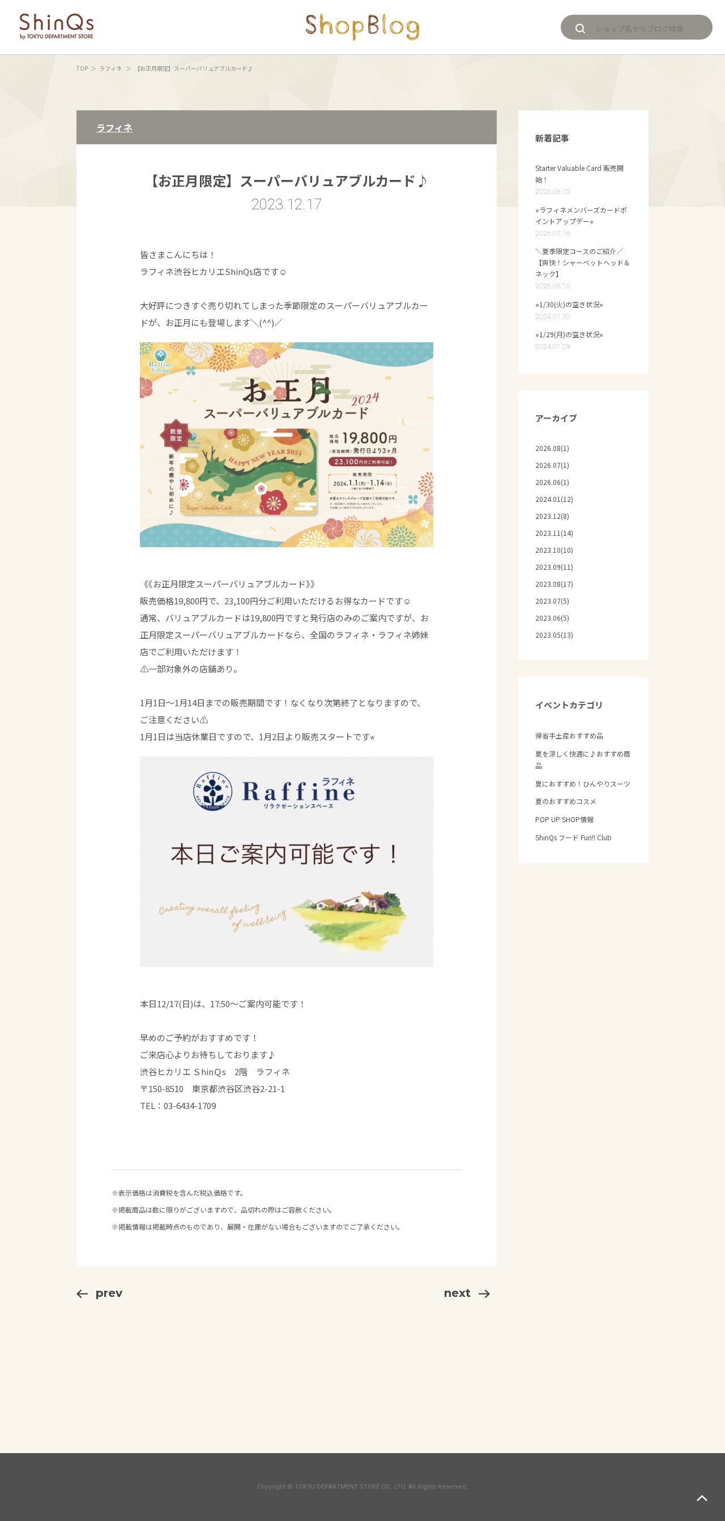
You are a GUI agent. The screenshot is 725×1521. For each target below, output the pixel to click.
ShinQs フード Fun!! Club (573, 837)
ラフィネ (111, 68)
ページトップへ (702, 1498)
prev (109, 1293)
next (457, 1293)
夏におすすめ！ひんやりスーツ (582, 783)
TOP (82, 68)
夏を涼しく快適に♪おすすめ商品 (582, 760)
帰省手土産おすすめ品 (569, 735)
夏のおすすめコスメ (565, 801)
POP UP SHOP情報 (564, 819)
